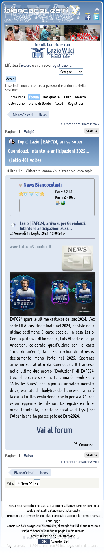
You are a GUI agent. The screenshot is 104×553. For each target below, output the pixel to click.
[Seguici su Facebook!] (88, 18)
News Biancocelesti (42, 184)
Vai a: (10, 483)
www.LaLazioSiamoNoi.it (30, 246)
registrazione (61, 65)
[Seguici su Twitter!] (96, 18)
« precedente (71, 123)
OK (44, 541)
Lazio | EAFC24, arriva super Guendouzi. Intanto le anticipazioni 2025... (53, 225)
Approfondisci (60, 541)
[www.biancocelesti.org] (63, 203)
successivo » (90, 123)
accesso (25, 65)
